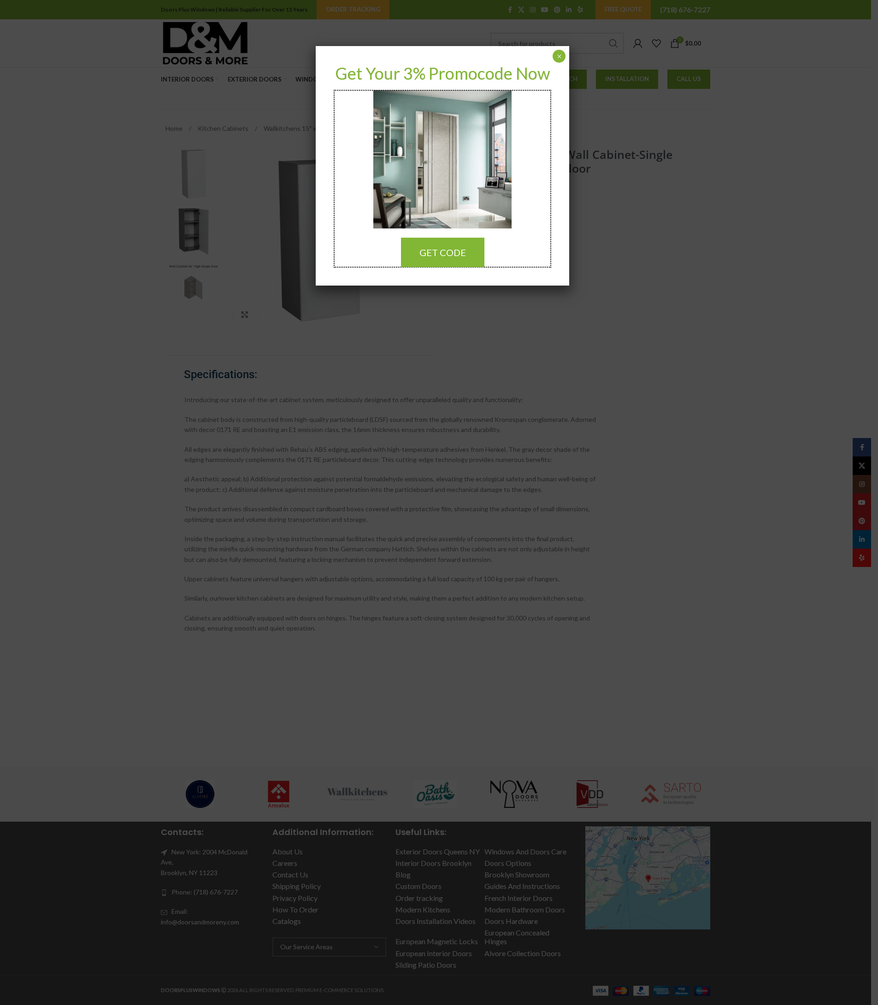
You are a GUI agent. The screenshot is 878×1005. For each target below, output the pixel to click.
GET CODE (442, 252)
